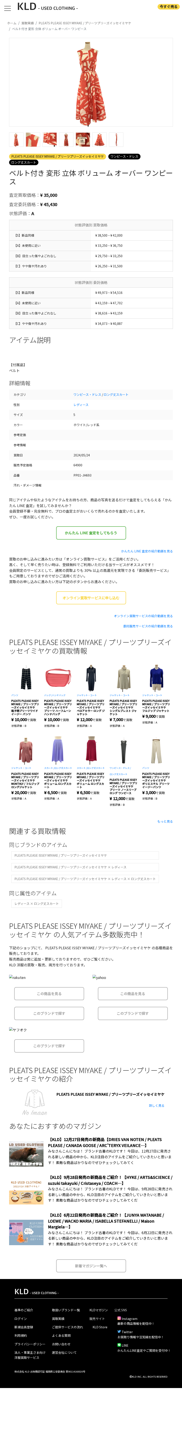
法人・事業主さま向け (30, 1352)
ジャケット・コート (87, 695)
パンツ (14, 695)
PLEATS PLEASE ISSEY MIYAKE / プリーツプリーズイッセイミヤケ (57, 156)
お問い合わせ (61, 1344)
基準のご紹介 (23, 1310)
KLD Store (100, 1327)
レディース (81, 404)
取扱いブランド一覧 (66, 1310)
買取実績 (58, 1318)
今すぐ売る (169, 6)
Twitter (127, 1332)
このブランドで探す (49, 1013)
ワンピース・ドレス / (120, 768)
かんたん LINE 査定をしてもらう (91, 532)
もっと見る (165, 821)
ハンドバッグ (58, 695)
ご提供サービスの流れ (67, 1327)
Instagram (129, 1318)
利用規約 (20, 1335)
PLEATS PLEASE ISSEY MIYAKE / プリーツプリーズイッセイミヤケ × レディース (70, 867)
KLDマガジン (98, 1310)
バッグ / (48, 695)
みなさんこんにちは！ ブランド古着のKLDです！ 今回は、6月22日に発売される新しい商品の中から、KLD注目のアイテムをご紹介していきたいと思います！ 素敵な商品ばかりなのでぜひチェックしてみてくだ (110, 1238)
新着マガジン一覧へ (91, 1265)
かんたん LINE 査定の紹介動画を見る (147, 551)
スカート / (49, 768)
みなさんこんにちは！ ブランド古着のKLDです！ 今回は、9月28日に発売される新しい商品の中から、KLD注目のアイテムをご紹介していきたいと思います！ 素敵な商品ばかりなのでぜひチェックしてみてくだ (110, 1194)
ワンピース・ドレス (124, 156)
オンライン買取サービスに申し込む (91, 597)
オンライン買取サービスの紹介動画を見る (143, 616)
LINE (125, 1345)
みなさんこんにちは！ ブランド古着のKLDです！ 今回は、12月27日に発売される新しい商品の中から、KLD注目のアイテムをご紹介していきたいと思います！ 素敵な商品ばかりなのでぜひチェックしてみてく (110, 1156)
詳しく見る (156, 1105)
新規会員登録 (23, 1327)
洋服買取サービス (26, 1357)
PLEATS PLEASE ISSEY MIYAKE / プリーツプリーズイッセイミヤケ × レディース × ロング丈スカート (85, 879)
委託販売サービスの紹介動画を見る (148, 626)
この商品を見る (49, 993)
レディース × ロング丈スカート (36, 903)
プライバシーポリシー (30, 1344)
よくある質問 (61, 1335)
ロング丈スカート (23, 162)
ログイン (20, 1318)
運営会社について (64, 1352)
